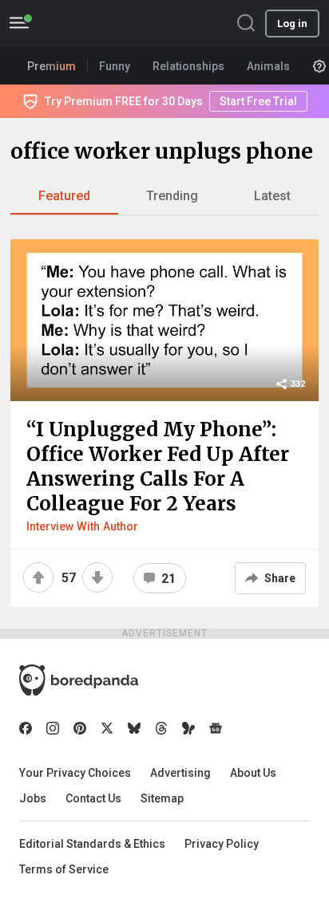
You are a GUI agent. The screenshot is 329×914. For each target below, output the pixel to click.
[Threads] (161, 728)
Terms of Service (64, 869)
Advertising (180, 772)
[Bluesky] (134, 728)
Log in (292, 24)
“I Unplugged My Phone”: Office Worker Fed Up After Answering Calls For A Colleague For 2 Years (157, 467)
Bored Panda (78, 680)
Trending (172, 195)
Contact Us (93, 798)
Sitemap (162, 798)
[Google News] (215, 728)
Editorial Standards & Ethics (92, 843)
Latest (272, 195)
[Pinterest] (79, 728)
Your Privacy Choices (75, 772)
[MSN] (188, 728)
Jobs (32, 798)
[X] (107, 728)
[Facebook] (25, 728)
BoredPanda (94, 23)
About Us (253, 772)
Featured (64, 195)
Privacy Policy (221, 843)
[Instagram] (52, 728)
